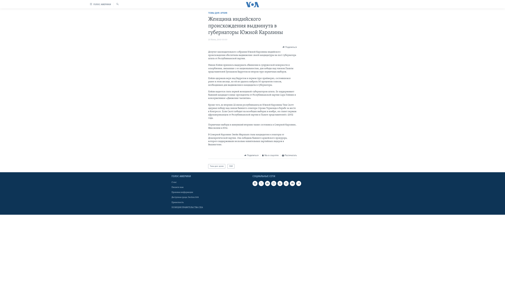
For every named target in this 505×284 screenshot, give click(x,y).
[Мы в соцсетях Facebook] (254, 183)
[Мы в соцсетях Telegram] (298, 183)
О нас (174, 182)
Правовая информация (182, 192)
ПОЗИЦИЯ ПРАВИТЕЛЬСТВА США (187, 207)
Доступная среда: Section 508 (185, 197)
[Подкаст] (286, 183)
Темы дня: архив (217, 13)
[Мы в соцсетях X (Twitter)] (261, 183)
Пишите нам (177, 187)
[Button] (289, 47)
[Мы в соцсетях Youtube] (267, 183)
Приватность (177, 202)
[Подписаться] (292, 183)
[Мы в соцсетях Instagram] (273, 183)
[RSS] (279, 183)
